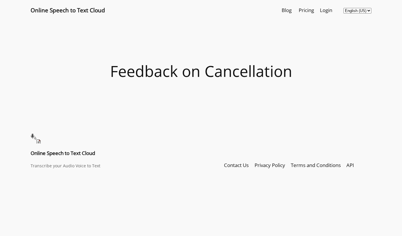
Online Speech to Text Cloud (68, 10)
